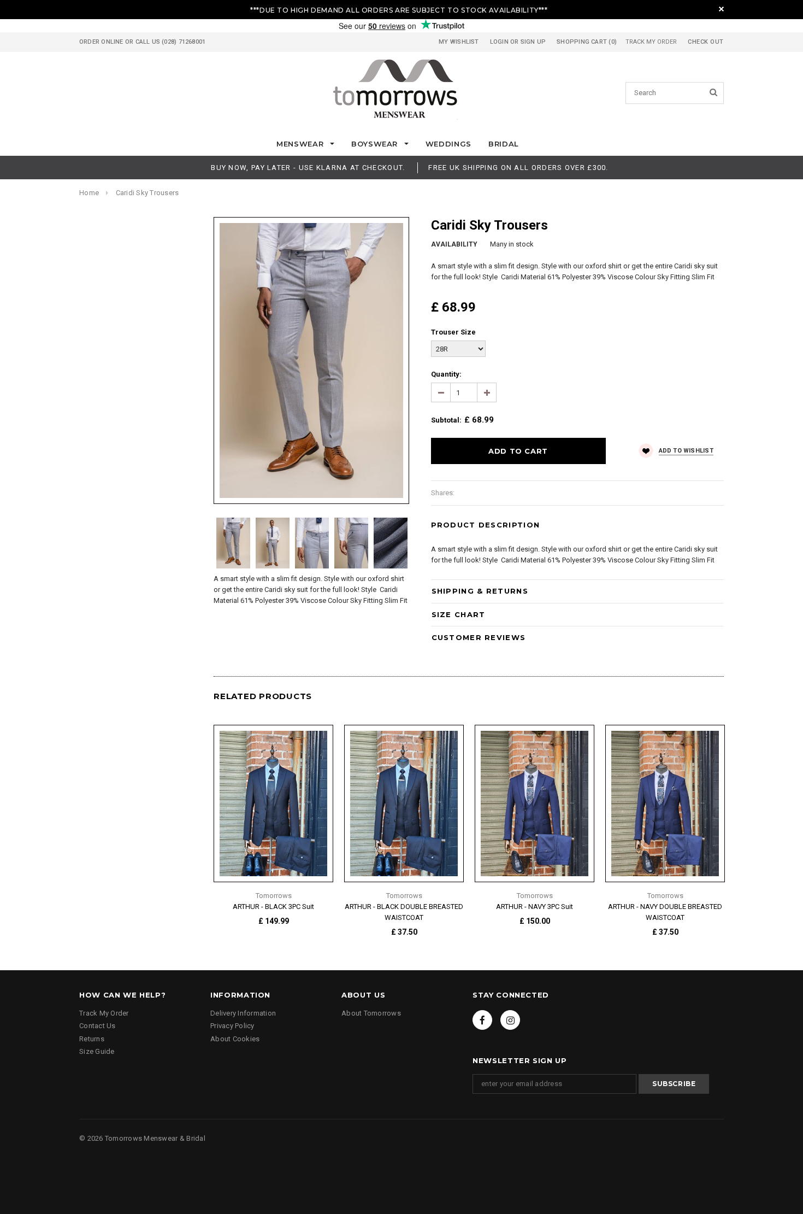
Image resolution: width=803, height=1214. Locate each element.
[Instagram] (510, 1020)
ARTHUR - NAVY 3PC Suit (534, 906)
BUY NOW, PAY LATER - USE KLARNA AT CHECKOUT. (308, 167)
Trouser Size (453, 332)
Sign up (533, 41)
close (721, 9)
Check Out (706, 41)
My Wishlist (459, 41)
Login (499, 41)
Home (89, 193)
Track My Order (651, 41)
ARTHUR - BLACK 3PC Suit (273, 906)
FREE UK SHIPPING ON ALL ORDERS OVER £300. (518, 167)
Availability (454, 244)
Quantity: (446, 374)
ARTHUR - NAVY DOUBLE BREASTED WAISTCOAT (665, 912)
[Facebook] (482, 1020)
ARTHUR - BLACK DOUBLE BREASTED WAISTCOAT (404, 912)
